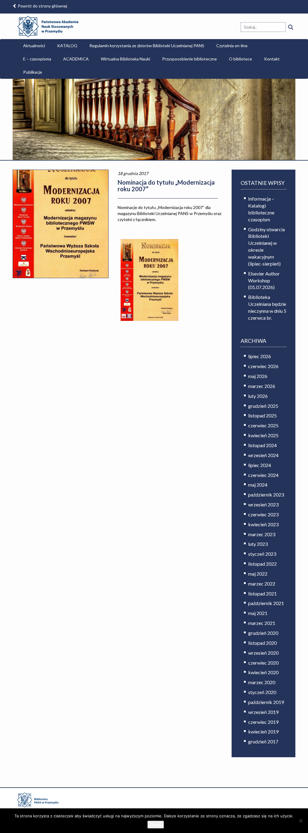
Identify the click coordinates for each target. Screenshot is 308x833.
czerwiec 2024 (263, 475)
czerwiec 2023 (263, 514)
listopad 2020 (262, 643)
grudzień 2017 (263, 741)
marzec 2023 (261, 534)
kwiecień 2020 (263, 672)
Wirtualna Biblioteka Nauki (125, 58)
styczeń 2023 (262, 554)
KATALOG (67, 45)
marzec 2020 (261, 682)
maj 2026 (257, 376)
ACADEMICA (76, 58)
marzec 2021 (261, 623)
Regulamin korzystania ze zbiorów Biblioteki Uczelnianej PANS (146, 45)
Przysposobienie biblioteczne (189, 58)
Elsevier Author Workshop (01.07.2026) (264, 280)
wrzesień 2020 (263, 653)
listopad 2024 (262, 445)
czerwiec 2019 (263, 722)
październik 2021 (266, 603)
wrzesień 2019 (263, 712)
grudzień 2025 (263, 406)
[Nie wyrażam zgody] (300, 821)
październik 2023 (266, 494)
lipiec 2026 (259, 356)
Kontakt (272, 58)
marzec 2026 (261, 386)
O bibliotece (240, 58)
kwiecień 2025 (263, 435)
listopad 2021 (262, 593)
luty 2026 (258, 396)
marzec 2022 (261, 583)
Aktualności (34, 45)
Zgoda (156, 824)
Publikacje (32, 72)
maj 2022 (257, 573)
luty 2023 (258, 544)
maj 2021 (257, 613)
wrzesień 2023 (263, 504)
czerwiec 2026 (263, 366)
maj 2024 (257, 484)
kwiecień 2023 (263, 524)
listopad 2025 (262, 415)
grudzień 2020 (263, 633)
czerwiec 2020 (263, 662)
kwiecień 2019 (263, 731)
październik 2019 (266, 702)
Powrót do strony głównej (42, 5)
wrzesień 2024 (263, 455)
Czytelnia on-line (232, 45)
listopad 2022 (262, 564)
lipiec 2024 (259, 465)
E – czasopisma (37, 58)
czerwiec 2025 (263, 425)
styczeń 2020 (262, 692)
